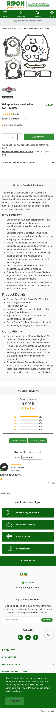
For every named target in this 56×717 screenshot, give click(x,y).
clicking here (14, 691)
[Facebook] (35, 637)
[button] (28, 417)
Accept (14, 701)
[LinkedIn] (20, 637)
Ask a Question (38, 441)
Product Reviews (28, 390)
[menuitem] (20, 637)
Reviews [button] (18, 452)
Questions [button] (33, 452)
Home (4, 28)
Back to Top (29, 561)
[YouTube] (28, 637)
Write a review (19, 441)
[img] (28, 464)
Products (13, 28)
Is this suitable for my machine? (20, 162)
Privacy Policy (27, 688)
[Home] (28, 5)
